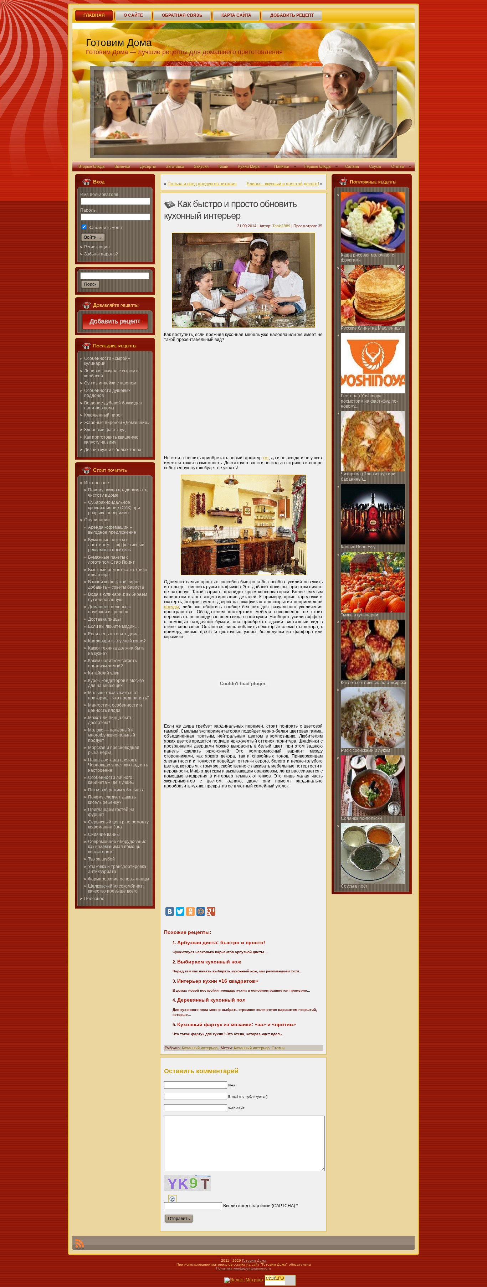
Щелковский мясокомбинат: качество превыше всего (116, 889)
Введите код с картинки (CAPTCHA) (259, 1205)
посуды (171, 606)
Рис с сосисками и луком (365, 750)
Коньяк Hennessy (358, 546)
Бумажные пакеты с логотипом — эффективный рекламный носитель (116, 545)
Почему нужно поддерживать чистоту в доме (117, 492)
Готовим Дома (119, 42)
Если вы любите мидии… (113, 626)
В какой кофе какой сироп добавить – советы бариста (116, 584)
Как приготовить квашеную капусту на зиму (111, 440)
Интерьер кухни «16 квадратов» (217, 981)
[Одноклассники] (190, 911)
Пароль (88, 210)
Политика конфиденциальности (243, 1268)
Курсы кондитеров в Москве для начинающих (116, 683)
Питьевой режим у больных (116, 789)
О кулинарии (97, 519)
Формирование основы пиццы (118, 879)
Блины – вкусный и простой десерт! (283, 183)
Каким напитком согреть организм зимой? (112, 663)
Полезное (94, 898)
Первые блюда (317, 166)
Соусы (375, 166)
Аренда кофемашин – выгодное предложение (112, 530)
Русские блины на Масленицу (371, 328)
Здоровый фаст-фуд (104, 429)
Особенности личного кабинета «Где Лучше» (111, 780)
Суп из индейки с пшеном (110, 383)
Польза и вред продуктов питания (202, 183)
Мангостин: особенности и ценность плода (115, 708)
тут (266, 457)
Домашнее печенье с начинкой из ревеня (109, 609)
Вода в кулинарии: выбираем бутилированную (117, 597)
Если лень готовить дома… (115, 633)
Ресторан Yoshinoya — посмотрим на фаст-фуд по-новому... (369, 401)
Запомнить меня (104, 227)
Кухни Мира (249, 166)
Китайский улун (103, 673)
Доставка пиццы (104, 619)
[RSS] (79, 1244)
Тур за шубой (101, 859)
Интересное (96, 482)
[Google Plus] (211, 911)
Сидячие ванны (104, 834)
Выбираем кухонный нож (209, 962)
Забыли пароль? (101, 254)
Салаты (352, 166)
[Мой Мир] (200, 911)
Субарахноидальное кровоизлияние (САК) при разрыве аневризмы (114, 507)
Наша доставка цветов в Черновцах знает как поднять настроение (118, 765)
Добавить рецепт (115, 321)
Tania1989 (281, 226)
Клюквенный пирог (103, 415)
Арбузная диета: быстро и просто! (221, 942)
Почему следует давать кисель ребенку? (112, 800)
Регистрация (97, 246)
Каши (223, 166)
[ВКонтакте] (169, 911)
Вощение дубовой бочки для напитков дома (113, 405)
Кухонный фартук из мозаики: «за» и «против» (236, 1024)
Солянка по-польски (361, 818)
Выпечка (122, 166)
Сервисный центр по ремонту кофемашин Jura (118, 824)
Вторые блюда (91, 166)
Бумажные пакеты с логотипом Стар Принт (111, 560)
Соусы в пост (354, 886)
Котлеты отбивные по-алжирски (373, 682)
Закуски (201, 166)
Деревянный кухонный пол (211, 1000)
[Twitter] (180, 911)
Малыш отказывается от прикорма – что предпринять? (118, 695)
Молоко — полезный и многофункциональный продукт (111, 735)
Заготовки (175, 166)
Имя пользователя (99, 194)
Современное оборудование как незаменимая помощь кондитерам (117, 846)
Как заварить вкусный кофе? (117, 641)
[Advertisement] (243, 396)
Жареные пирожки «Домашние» (117, 422)
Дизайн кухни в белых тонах (112, 449)
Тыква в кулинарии (359, 615)
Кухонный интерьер (199, 1048)
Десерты (148, 166)
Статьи (397, 166)
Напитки (281, 166)
